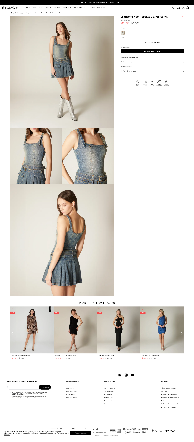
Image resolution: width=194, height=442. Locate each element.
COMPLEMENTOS (79, 8)
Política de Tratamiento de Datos (171, 404)
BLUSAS (48, 8)
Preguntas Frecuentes (111, 401)
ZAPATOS (57, 8)
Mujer (12, 13)
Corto (27, 13)
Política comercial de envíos (169, 394)
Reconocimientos (71, 391)
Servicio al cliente (109, 388)
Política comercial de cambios (170, 397)
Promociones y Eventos (168, 407)
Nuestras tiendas (71, 397)
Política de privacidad (167, 401)
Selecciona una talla (152, 42)
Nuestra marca (70, 388)
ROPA (35, 8)
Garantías (164, 391)
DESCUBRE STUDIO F (72, 381)
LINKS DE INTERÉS (109, 381)
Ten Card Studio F (109, 391)
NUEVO (28, 8)
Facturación (107, 404)
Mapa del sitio (70, 394)
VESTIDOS (91, 8)
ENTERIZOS (101, 8)
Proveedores (108, 394)
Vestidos (20, 13)
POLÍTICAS (164, 381)
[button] (125, 47)
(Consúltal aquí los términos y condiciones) (27, 397)
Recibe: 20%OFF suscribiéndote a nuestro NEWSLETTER (97, 2)
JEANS (41, 8)
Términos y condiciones (168, 388)
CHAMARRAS (67, 8)
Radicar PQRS (108, 397)
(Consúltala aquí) (21, 394)
